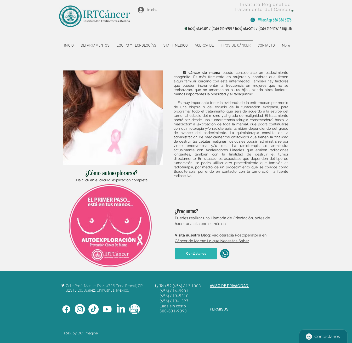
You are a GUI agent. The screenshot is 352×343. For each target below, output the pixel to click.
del (269, 9)
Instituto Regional (262, 4)
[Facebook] (66, 309)
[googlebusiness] (134, 309)
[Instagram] (80, 309)
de (288, 4)
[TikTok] (93, 309)
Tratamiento (249, 9)
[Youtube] (107, 309)
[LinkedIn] (121, 309)
